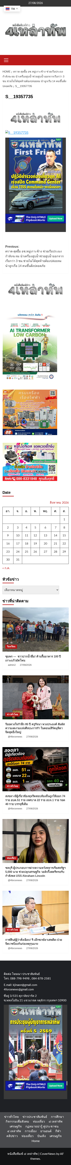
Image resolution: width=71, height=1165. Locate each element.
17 (18, 543)
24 (18, 551)
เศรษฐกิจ (16, 1126)
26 (35, 551)
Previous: (34, 256)
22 (64, 543)
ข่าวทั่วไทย (12, 714)
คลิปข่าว (12, 1136)
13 (45, 535)
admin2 (12, 665)
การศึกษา (57, 1116)
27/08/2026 (26, 665)
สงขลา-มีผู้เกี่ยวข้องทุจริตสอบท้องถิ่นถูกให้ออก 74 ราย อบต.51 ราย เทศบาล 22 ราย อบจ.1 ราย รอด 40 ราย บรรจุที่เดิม (35, 800)
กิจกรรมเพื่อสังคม (17, 1121)
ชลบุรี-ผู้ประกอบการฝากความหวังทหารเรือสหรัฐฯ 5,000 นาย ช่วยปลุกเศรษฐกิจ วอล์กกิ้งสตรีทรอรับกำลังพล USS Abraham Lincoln (35, 871)
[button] (6, 59)
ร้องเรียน (11, 646)
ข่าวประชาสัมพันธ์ (35, 1116)
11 (26, 535)
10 (18, 535)
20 (45, 543)
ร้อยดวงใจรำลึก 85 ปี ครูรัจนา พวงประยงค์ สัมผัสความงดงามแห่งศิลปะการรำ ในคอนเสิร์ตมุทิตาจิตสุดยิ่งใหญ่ (35, 728)
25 (26, 551)
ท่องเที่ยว (11, 858)
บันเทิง (41, 1136)
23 (8, 551)
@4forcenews (15, 736)
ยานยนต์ (45, 1131)
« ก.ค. (6, 568)
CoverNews (47, 1153)
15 (64, 535)
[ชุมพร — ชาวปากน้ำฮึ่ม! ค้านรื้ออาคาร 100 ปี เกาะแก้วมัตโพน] (35, 629)
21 (55, 543)
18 (26, 543)
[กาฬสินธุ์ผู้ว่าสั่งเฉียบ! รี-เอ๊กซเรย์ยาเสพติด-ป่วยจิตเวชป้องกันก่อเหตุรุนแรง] (35, 913)
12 (35, 535)
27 (45, 551)
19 (35, 543)
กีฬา (58, 1131)
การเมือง (31, 1131)
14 (55, 535)
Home (36, 1141)
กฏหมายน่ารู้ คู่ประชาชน (42, 1126)
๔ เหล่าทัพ (55, 1121)
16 (8, 543)
